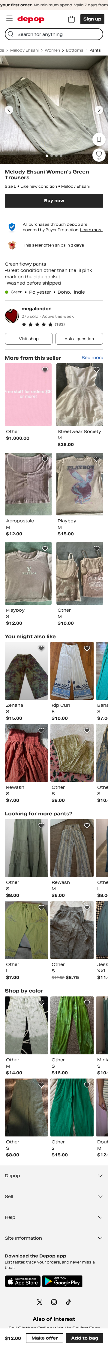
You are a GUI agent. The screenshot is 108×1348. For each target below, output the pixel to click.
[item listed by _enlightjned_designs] (72, 1025)
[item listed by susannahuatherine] (72, 671)
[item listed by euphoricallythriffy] (26, 671)
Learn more (91, 230)
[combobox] (54, 34)
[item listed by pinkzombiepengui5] (26, 1025)
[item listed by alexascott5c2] (72, 1107)
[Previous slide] (9, 110)
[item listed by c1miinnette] (26, 848)
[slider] (54, 110)
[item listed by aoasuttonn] (26, 1107)
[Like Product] (45, 370)
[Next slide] (99, 110)
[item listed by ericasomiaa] (72, 753)
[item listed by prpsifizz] (72, 848)
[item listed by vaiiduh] (72, 930)
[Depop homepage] (30, 19)
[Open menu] (9, 18)
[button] (62, 324)
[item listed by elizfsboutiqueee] (26, 930)
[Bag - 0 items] (71, 19)
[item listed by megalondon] (28, 394)
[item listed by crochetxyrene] (26, 753)
